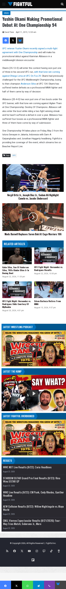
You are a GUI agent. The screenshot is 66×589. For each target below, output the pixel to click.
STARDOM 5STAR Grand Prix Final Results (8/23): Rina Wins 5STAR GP (31, 479)
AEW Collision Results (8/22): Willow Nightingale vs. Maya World (33, 508)
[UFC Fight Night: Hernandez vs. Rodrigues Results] (49, 255)
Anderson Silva (28, 83)
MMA (6, 13)
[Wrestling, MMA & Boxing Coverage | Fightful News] (20, 4)
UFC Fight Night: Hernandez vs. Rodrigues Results (48, 268)
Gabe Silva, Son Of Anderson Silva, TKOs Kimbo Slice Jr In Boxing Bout (15, 270)
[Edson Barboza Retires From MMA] (49, 289)
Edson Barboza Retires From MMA (47, 302)
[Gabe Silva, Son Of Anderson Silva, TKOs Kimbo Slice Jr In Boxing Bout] (17, 255)
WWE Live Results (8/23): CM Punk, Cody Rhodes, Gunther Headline (33, 494)
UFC (14, 155)
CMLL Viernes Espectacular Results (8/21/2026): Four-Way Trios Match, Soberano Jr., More (32, 522)
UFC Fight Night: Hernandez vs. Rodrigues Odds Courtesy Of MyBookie (16, 304)
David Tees (9, 32)
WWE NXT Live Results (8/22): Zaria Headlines (27, 467)
